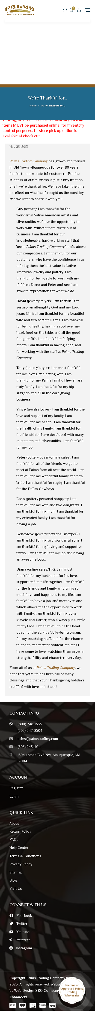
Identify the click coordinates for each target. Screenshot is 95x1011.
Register (16, 788)
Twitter (21, 924)
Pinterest (22, 940)
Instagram (23, 948)
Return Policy (20, 831)
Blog (13, 880)
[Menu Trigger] (87, 10)
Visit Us (15, 888)
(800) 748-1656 (30, 724)
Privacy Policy (20, 864)
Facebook (23, 916)
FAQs (13, 840)
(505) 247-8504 (30, 731)
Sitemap (15, 872)
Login (14, 796)
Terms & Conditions (25, 856)
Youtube (22, 932)
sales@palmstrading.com (38, 739)
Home (33, 105)
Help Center (18, 848)
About (14, 823)
